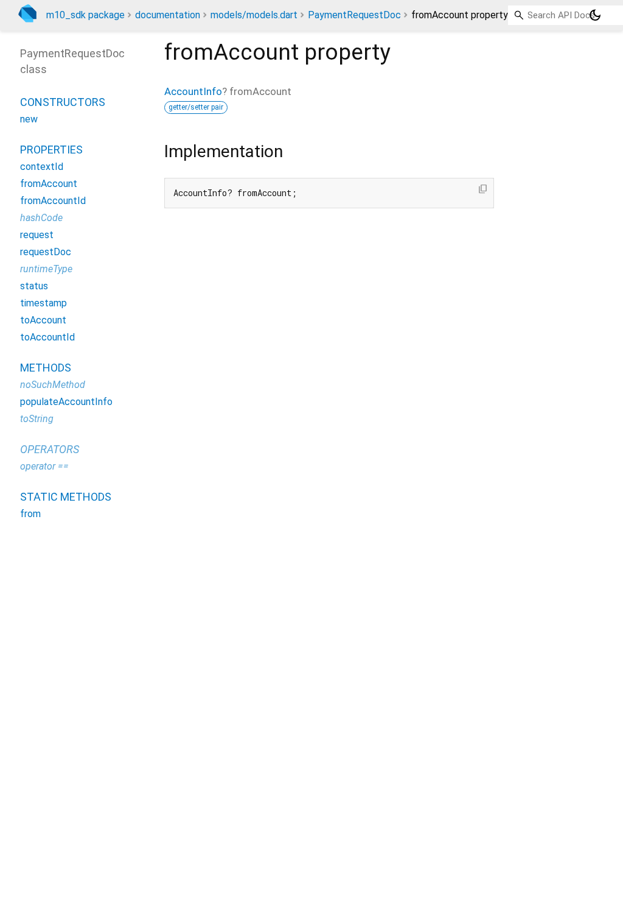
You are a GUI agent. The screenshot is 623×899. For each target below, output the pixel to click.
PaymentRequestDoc (354, 15)
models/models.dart (254, 15)
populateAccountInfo (66, 401)
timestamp (43, 303)
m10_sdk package (85, 15)
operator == (44, 466)
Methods (45, 367)
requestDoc (45, 252)
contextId (41, 166)
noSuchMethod (52, 384)
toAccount (43, 320)
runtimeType (46, 269)
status (34, 286)
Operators (49, 449)
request (37, 235)
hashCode (41, 218)
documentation (167, 15)
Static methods (65, 496)
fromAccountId (53, 200)
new (29, 119)
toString (37, 419)
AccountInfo (193, 91)
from (30, 514)
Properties (51, 149)
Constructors (62, 102)
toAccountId (47, 337)
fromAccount (48, 183)
